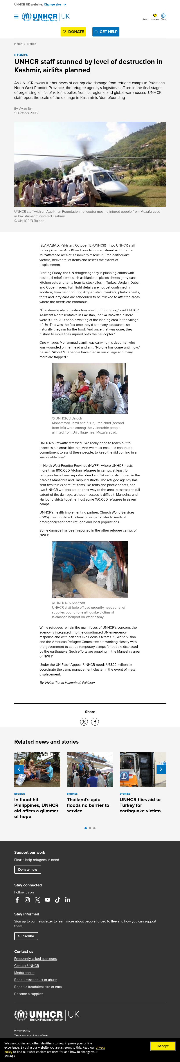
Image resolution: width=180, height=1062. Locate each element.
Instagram (27, 900)
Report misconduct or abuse (35, 979)
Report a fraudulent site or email (38, 986)
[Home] (37, 17)
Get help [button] (108, 31)
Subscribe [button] (26, 936)
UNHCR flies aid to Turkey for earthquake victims (140, 805)
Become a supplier (28, 993)
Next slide (161, 769)
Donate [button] (155, 19)
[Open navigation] (16, 17)
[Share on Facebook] (95, 722)
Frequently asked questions (35, 958)
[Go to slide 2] (91, 829)
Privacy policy (22, 1030)
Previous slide (18, 769)
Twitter (37, 900)
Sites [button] (163, 19)
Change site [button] (52, 4)
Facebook (17, 900)
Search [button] (145, 19)
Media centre (24, 972)
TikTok (57, 900)
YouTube (47, 900)
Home (18, 44)
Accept (163, 1046)
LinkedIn (67, 900)
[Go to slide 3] (95, 829)
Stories (31, 44)
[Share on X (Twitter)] (84, 722)
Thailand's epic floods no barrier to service (88, 805)
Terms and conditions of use (31, 1035)
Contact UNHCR (26, 965)
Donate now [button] (27, 869)
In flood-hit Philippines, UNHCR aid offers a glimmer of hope (36, 808)
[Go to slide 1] (87, 829)
